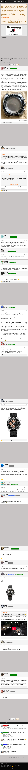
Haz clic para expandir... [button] (14, 184)
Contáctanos (3, 765)
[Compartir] (24, 72)
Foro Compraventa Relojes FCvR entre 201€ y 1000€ (16, 728)
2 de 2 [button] (17, 64)
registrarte (6, 17)
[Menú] (1, 1)
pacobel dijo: (3, 154)
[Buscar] (26, 1)
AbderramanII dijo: (5, 174)
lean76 (4, 752)
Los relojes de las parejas (9, 751)
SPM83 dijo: (3, 612)
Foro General (9, 735)
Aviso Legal (9, 765)
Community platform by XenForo (11, 768)
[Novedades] (24, 1)
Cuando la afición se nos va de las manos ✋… (15, 739)
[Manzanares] (14, 30)
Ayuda (10, 766)
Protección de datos (16, 765)
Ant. (13, 64)
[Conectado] (3, 345)
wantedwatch (5, 740)
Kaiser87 (5, 728)
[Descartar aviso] (26, 5)
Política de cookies (4, 766)
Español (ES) (4, 763)
